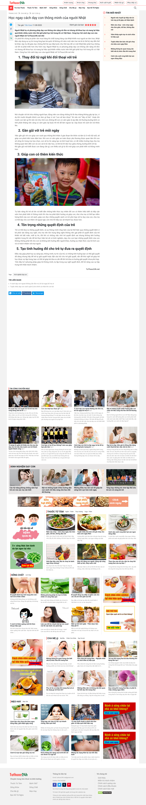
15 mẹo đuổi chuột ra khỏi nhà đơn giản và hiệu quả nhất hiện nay (83, 722)
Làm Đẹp (28, 575)
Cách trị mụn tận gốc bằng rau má (22, 753)
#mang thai (92, 3)
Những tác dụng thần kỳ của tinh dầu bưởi (84, 753)
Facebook (27, 293)
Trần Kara (28, 25)
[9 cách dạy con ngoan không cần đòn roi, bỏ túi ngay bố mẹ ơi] (89, 398)
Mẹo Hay (82, 8)
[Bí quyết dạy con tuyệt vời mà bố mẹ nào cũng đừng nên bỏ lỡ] (24, 398)
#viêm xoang (68, 3)
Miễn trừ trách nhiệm (106, 780)
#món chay (81, 3)
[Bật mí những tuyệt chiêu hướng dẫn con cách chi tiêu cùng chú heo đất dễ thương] (122, 398)
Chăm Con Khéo (71, 638)
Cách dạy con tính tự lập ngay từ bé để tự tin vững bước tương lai (88, 446)
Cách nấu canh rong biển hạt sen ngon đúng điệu (122, 533)
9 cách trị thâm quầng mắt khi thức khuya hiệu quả (22, 625)
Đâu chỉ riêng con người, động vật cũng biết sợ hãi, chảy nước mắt (91, 562)
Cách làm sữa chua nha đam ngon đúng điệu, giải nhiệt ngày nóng (22, 722)
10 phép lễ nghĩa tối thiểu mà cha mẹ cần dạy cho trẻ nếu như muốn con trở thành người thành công (23, 447)
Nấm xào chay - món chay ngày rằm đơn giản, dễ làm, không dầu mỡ (60, 533)
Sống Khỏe (53, 8)
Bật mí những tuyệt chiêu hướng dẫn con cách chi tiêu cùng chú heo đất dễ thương (121, 410)
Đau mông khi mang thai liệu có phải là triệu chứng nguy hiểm (122, 689)
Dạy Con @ (36, 13)
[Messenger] (11, 33)
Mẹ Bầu (62, 638)
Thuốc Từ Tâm (32, 8)
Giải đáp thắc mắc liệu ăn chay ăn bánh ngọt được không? (60, 562)
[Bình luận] (11, 38)
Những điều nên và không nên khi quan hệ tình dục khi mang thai (91, 689)
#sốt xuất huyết (105, 3)
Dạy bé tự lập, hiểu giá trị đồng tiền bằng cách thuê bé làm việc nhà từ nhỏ (121, 446)
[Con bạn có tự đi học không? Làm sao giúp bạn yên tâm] (56, 435)
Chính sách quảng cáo (107, 783)
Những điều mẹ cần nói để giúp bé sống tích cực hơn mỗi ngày (88, 489)
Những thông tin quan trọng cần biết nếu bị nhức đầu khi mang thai (59, 659)
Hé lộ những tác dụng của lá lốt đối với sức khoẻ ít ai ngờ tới (54, 753)
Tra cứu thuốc (19, 8)
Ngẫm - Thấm (69, 511)
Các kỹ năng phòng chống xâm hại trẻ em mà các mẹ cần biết (24, 489)
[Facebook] (11, 29)
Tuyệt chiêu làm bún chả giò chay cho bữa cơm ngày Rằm (90, 533)
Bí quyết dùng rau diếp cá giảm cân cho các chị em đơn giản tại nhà (85, 596)
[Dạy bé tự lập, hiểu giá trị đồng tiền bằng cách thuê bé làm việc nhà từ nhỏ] (122, 435)
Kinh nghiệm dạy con (20, 274)
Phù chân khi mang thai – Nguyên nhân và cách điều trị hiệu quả (91, 659)
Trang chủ (13, 13)
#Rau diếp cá (131, 3)
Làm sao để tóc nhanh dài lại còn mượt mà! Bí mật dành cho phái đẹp (54, 625)
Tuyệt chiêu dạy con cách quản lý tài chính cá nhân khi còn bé (32, 287)
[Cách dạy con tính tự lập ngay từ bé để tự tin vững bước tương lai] (89, 435)
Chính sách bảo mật (106, 789)
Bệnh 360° (43, 8)
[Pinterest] (69, 785)
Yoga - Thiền (88, 511)
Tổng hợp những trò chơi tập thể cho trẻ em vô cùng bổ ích (121, 489)
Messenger (39, 293)
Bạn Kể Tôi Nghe (93, 8)
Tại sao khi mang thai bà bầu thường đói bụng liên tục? (122, 659)
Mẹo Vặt (25, 701)
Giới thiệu (102, 778)
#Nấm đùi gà (119, 3)
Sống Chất (63, 8)
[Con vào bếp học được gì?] (56, 398)
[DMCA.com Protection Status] (104, 792)
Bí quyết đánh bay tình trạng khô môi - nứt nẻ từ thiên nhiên (24, 596)
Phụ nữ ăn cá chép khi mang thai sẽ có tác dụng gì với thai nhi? (60, 689)
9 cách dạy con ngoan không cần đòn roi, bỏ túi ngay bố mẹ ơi (32, 284)
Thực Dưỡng (79, 511)
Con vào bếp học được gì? (52, 409)
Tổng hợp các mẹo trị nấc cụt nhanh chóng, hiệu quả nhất (53, 722)
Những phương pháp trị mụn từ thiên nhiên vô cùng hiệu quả (54, 596)
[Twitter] (59, 785)
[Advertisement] (54, 324)
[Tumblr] (64, 785)
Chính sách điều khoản (107, 786)
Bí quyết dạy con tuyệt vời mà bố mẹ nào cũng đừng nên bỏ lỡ (23, 409)
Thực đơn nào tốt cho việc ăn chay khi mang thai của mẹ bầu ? (122, 562)
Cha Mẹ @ (72, 8)
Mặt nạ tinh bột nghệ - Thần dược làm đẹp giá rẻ (84, 625)
